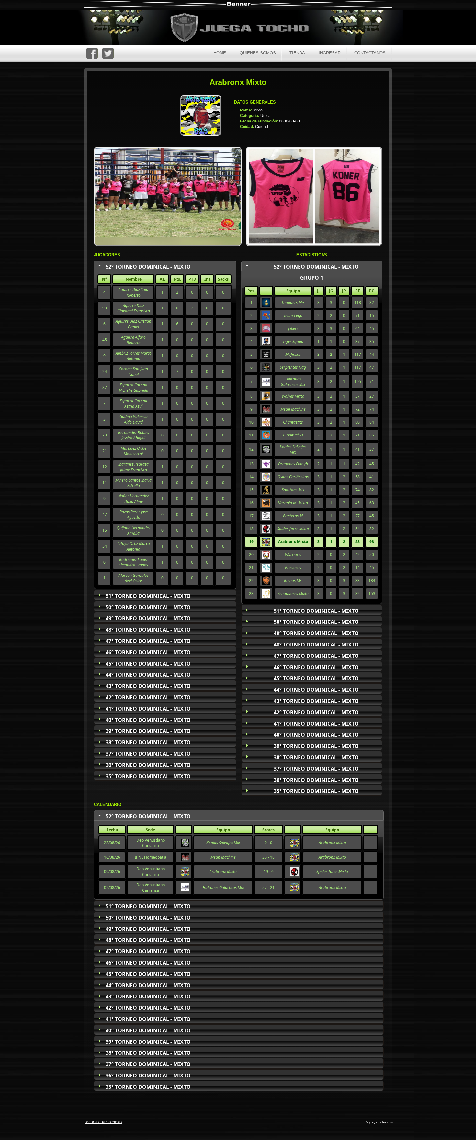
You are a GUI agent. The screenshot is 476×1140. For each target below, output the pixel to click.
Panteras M (293, 515)
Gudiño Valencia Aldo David (133, 419)
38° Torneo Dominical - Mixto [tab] (148, 742)
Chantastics (293, 422)
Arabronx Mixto (332, 842)
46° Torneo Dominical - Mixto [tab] (148, 652)
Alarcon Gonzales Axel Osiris (133, 578)
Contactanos (370, 53)
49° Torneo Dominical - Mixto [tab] (148, 618)
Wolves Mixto (293, 396)
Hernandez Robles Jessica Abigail (133, 435)
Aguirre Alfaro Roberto (133, 339)
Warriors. (293, 554)
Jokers (293, 328)
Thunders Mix (293, 302)
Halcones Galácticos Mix (293, 381)
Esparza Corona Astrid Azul (133, 403)
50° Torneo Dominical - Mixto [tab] (148, 607)
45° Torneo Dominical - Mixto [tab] (148, 663)
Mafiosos (293, 354)
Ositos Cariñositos (293, 477)
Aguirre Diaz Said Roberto (133, 292)
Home (219, 53)
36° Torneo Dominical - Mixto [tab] (148, 765)
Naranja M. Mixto (293, 503)
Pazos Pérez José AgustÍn (133, 514)
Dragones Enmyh (293, 464)
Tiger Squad (293, 341)
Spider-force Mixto (293, 528)
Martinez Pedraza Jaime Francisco (133, 466)
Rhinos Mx (293, 580)
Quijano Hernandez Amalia (133, 530)
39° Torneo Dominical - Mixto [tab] (148, 731)
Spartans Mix (293, 490)
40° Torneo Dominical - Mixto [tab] (148, 720)
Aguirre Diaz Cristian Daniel (133, 324)
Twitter (108, 53)
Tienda (297, 53)
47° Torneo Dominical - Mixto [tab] (148, 641)
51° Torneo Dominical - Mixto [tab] (148, 595)
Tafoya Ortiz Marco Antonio (133, 546)
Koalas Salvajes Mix (293, 449)
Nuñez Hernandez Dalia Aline (133, 498)
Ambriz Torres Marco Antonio (134, 355)
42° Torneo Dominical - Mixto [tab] (148, 697)
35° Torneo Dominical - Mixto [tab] (148, 776)
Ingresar (330, 53)
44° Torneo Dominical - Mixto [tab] (148, 674)
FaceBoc (92, 53)
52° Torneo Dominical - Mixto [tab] (148, 266)
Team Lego (293, 315)
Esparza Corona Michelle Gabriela (133, 387)
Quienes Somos (258, 53)
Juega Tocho (243, 28)
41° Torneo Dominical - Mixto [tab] (148, 708)
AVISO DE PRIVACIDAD (103, 1122)
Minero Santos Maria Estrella (133, 482)
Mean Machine (293, 409)
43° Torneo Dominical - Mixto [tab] (148, 686)
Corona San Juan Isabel (133, 371)
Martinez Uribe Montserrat (133, 451)
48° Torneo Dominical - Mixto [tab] (148, 629)
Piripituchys (293, 435)
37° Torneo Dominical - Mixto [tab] (148, 753)
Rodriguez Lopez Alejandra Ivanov (133, 562)
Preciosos (293, 567)
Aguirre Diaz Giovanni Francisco (133, 308)
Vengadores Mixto (293, 593)
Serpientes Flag (293, 367)
